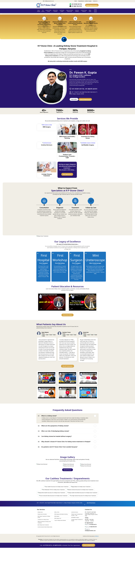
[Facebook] (37, 1)
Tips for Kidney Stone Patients (60, 550)
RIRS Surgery (47, 157)
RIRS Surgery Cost (57, 548)
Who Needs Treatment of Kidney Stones (44, 547)
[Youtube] (39, 1)
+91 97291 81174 (78, 119)
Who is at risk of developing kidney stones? (53, 461)
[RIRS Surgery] (46, 155)
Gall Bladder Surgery (62, 11)
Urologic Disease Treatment (84, 11)
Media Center (90, 11)
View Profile (74, 129)
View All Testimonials (67, 396)
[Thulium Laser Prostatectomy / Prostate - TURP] (67, 182)
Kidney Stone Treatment (55, 11)
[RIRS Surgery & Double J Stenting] (67, 164)
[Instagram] (41, 1)
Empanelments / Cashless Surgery (84, 1)
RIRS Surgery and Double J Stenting (67, 167)
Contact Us (95, 1)
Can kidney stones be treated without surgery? (55, 466)
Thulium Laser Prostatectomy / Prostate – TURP (67, 186)
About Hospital (38, 11)
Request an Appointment (88, 575)
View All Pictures (67, 500)
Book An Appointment (85, 129)
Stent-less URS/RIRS (77, 11)
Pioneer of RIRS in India (48, 11)
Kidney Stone (40, 542)
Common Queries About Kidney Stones (45, 557)
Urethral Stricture (46, 175)
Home (75, 1)
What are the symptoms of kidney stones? (53, 456)
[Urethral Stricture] (46, 173)
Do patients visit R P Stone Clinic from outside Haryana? (57, 477)
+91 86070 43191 (91, 119)
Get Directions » (89, 534)
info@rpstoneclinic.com (49, 1)
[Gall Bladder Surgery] (87, 173)
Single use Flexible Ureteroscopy (69, 11)
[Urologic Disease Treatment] (46, 202)
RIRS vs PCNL (56, 542)
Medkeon (97, 566)
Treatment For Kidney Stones (87, 167)
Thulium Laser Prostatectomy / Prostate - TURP (77, 545)
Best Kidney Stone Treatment (43, 555)
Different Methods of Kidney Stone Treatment (44, 552)
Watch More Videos (67, 345)
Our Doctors (43, 11)
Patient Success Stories (95, 10)
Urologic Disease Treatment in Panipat (77, 550)
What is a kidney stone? (47, 446)
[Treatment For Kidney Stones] (87, 164)
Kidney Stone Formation (42, 544)
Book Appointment (91, 5)
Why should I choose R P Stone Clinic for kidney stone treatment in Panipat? (64, 472)
